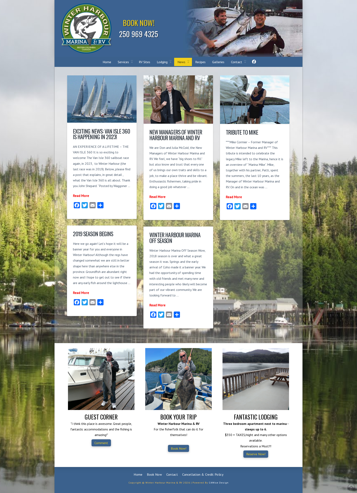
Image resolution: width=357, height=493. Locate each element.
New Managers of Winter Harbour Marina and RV (175, 135)
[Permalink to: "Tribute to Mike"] (254, 99)
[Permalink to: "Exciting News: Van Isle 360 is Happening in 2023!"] (102, 99)
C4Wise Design (218, 482)
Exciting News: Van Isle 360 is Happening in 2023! (101, 134)
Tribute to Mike (242, 132)
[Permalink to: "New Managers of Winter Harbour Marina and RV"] (178, 99)
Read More (81, 195)
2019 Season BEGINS (93, 234)
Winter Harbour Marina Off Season (175, 238)
